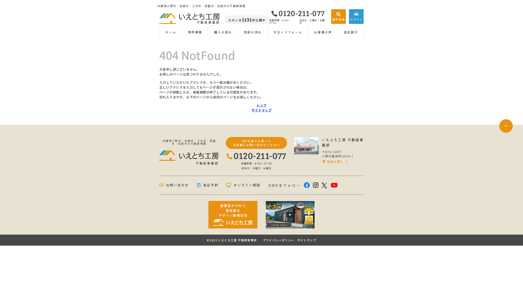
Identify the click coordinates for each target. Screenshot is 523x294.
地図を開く (335, 161)
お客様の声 (323, 32)
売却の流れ (253, 32)
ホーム (170, 32)
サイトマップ (261, 110)
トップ (261, 105)
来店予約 (210, 185)
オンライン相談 (247, 185)
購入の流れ (223, 32)
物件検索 (195, 32)
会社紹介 (351, 32)
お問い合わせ (177, 185)
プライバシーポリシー (278, 240)
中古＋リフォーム (287, 32)
